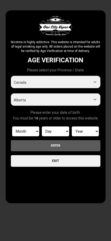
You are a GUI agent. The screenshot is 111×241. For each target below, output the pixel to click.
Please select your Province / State (55, 70)
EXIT (55, 161)
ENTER (55, 145)
